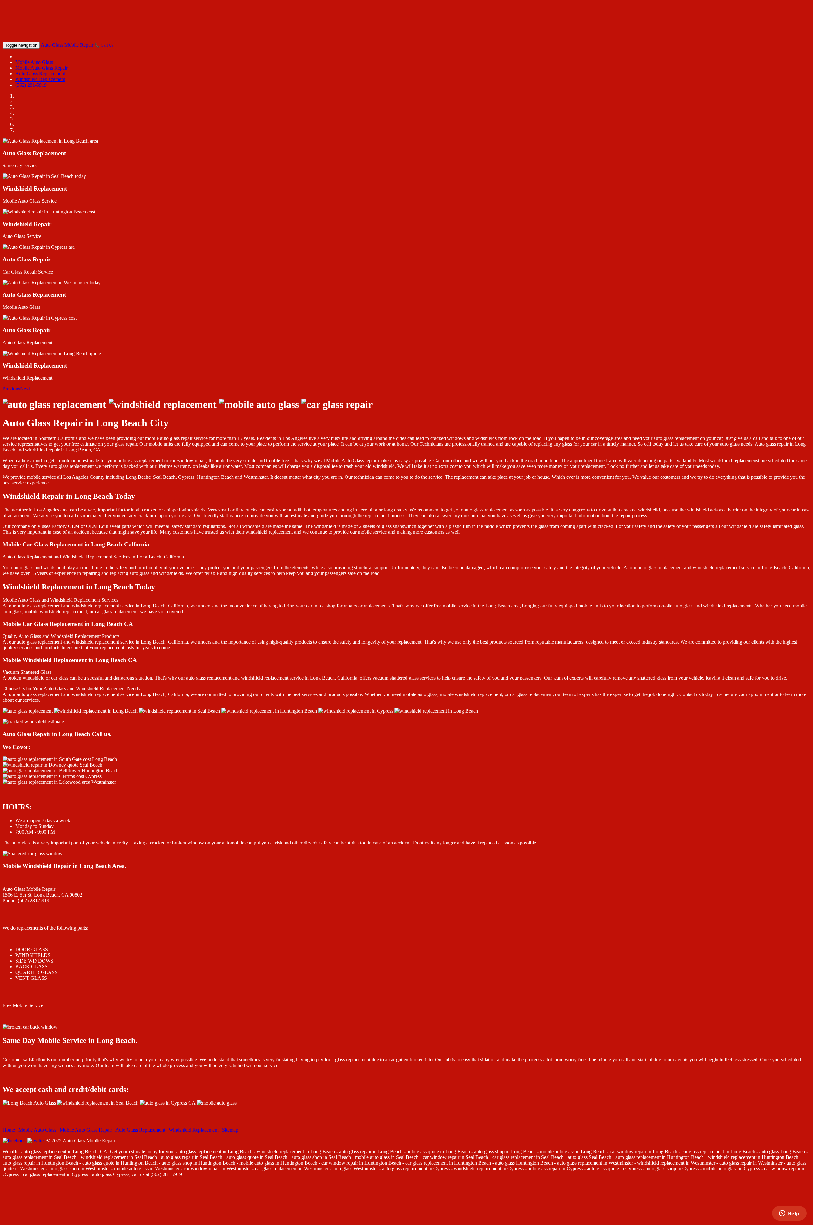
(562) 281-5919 (31, 85)
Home (9, 1130)
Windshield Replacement (40, 79)
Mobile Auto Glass (34, 62)
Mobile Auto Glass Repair (41, 68)
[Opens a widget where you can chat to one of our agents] (789, 1214)
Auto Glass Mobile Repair (67, 45)
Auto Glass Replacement (40, 73)
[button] (11, 388)
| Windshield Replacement (192, 1130)
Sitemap (230, 1130)
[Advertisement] (406, 22)
